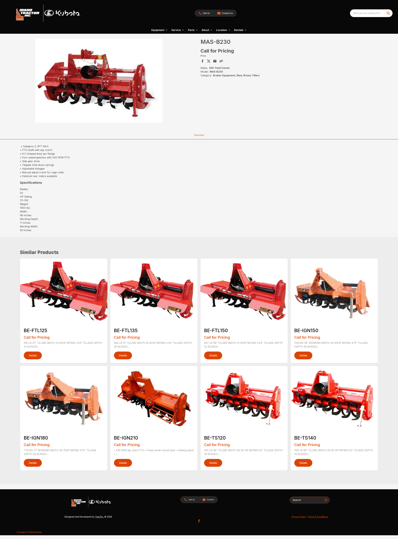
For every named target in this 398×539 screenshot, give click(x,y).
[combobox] (371, 13)
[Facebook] (199, 521)
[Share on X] (209, 61)
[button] (204, 13)
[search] (388, 13)
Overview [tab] (199, 135)
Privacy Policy (299, 516)
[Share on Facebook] (202, 61)
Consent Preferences (29, 532)
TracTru (99, 516)
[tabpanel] (109, 81)
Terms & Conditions (318, 516)
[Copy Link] (221, 61)
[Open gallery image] (99, 81)
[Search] (326, 499)
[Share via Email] (215, 61)
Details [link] (33, 355)
